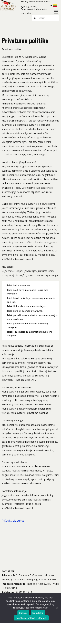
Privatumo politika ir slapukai (31, 618)
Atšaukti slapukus (13, 520)
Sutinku (23, 613)
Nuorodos (26, 13)
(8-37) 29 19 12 (30, 6)
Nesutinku (38, 613)
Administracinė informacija (34, 9)
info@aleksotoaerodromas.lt (37, 1)
